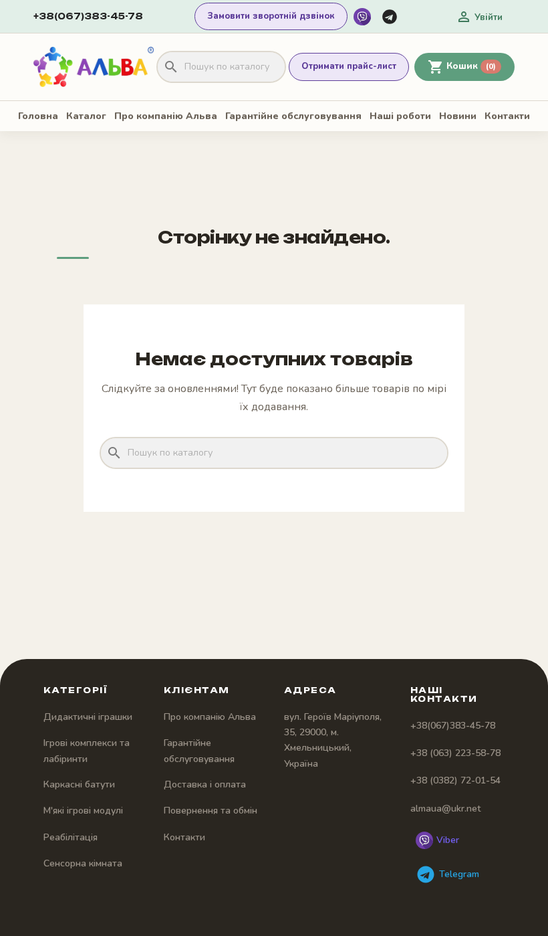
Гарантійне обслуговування (293, 116)
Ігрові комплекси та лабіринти (86, 751)
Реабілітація (70, 837)
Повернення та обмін (210, 810)
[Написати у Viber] (362, 16)
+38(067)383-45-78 (88, 16)
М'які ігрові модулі (83, 810)
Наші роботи (400, 116)
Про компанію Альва (165, 116)
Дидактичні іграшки (87, 717)
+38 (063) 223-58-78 (455, 753)
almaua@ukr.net (445, 808)
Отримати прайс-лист (348, 66)
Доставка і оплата (205, 784)
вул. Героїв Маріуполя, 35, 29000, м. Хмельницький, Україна (333, 740)
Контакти (507, 116)
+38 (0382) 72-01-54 (455, 780)
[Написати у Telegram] (389, 16)
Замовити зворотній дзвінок (271, 16)
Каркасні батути (79, 784)
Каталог (86, 116)
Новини (457, 116)
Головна (38, 116)
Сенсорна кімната (82, 863)
